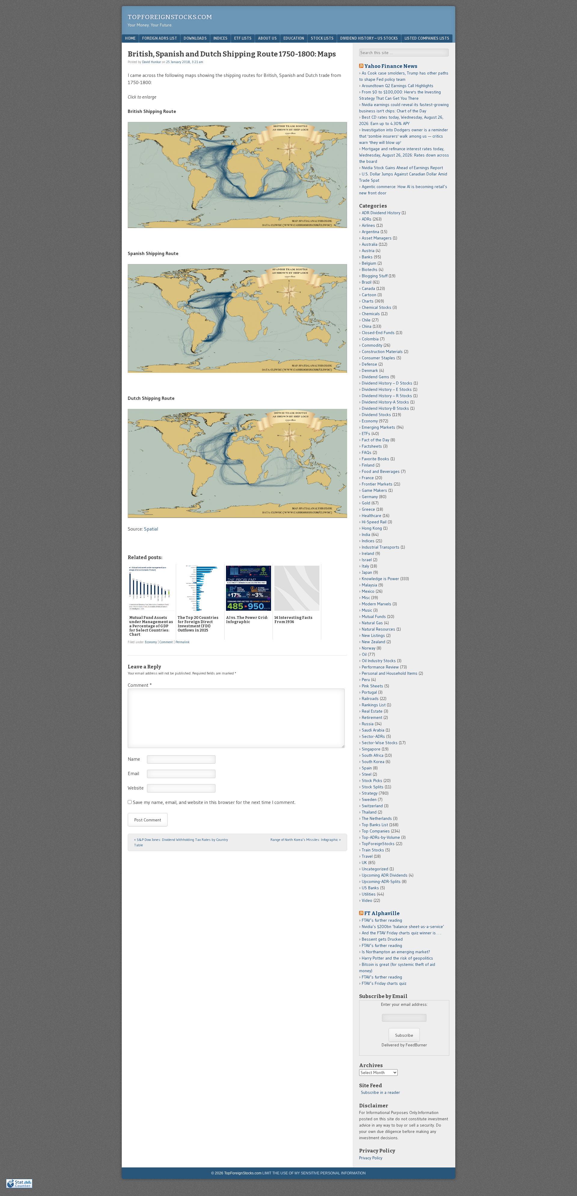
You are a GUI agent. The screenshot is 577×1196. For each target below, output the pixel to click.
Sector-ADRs (373, 736)
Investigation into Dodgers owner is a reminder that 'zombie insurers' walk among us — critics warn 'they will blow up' (403, 136)
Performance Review (380, 667)
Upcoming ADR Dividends (385, 875)
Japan (367, 572)
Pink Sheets (372, 686)
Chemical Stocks (376, 307)
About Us (267, 38)
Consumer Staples (378, 358)
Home (130, 38)
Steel (366, 774)
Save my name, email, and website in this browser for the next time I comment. (214, 802)
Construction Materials (382, 351)
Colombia (370, 339)
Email (133, 773)
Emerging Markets (378, 427)
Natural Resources (378, 629)
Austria (368, 250)
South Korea (373, 761)
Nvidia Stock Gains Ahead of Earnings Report (402, 167)
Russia (368, 723)
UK (364, 862)
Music (367, 610)
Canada (368, 288)
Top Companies (376, 831)
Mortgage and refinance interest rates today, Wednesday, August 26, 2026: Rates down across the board (404, 155)
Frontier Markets (377, 484)
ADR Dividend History (381, 212)
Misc (366, 597)
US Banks (370, 887)
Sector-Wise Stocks (380, 742)
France (368, 477)
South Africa (372, 755)
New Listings (373, 635)
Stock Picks (372, 780)
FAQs (366, 452)
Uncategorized (375, 869)
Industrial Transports (380, 547)
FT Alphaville (382, 913)
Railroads (370, 698)
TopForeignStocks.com (170, 17)
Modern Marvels (376, 604)
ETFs (366, 433)
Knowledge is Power (380, 578)
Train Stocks (373, 850)
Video (367, 900)
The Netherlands (377, 818)
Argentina (370, 231)
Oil (364, 654)
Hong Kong (372, 528)
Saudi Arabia (373, 730)
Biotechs (369, 269)
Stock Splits (372, 787)
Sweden (369, 799)
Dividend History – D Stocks (387, 383)
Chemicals (371, 313)
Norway (368, 648)
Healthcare (371, 515)
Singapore (371, 749)
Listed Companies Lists (427, 38)
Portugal (369, 692)
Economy (151, 642)
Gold (366, 503)
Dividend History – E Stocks (387, 389)
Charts (368, 301)
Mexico (368, 591)
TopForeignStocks (378, 843)
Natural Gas (372, 622)
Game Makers (374, 490)
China (366, 326)
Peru (366, 679)
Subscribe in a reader (380, 1092)
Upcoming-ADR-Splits (381, 881)
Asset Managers (377, 238)
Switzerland (372, 805)
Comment (166, 642)
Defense (369, 364)
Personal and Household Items (389, 673)
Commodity (372, 345)
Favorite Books (375, 458)
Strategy (369, 793)
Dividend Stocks (376, 414)
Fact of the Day (375, 440)
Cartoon (369, 294)
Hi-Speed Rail (374, 522)
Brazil (366, 282)
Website (136, 788)
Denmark (370, 370)
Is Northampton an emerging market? (396, 951)
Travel (367, 856)
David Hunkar (151, 62)
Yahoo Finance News (390, 66)
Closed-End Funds (378, 332)
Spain (367, 768)
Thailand (369, 812)
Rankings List (374, 705)
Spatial (151, 529)
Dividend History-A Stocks (385, 402)
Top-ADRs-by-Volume (381, 837)
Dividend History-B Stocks (385, 408)
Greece (368, 509)
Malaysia (369, 585)
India (366, 534)
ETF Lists (243, 38)
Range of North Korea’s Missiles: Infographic (305, 839)
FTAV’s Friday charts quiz (384, 983)
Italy (365, 566)
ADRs (366, 219)
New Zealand (373, 641)
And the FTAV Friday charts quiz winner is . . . (402, 933)
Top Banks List (375, 824)
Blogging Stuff (374, 275)
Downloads (195, 38)
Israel (367, 559)
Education (293, 38)
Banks (367, 257)
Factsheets (372, 446)
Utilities (369, 894)
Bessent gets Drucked (382, 939)
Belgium (369, 263)
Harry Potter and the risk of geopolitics (397, 958)
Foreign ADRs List (159, 38)
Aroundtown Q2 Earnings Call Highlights (397, 85)
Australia (369, 244)
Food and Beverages (381, 471)
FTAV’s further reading (382, 920)
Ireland (368, 553)
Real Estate (372, 711)
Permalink (183, 642)
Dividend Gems (375, 376)
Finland (368, 465)
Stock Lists (322, 38)
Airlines (368, 225)
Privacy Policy (370, 1158)
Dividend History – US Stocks (369, 38)
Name (134, 759)
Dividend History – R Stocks (387, 395)
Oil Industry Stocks (379, 660)
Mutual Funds (374, 616)
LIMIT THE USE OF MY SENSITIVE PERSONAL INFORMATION (314, 1173)
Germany (370, 496)
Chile (366, 320)
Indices (220, 38)
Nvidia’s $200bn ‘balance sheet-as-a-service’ (403, 926)
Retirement (372, 717)
